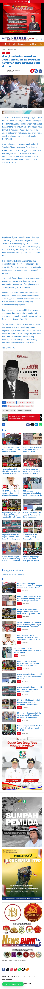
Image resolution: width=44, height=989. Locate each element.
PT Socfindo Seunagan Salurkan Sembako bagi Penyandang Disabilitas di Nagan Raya (11, 559)
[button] (41, 38)
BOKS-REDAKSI (7, 977)
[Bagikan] (40, 71)
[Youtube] (15, 969)
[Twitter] (32, 424)
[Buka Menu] (37, 38)
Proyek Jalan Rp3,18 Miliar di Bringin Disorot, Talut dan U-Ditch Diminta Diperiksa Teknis (11, 471)
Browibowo (9, 70)
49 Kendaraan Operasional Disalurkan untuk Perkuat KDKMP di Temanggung (32, 493)
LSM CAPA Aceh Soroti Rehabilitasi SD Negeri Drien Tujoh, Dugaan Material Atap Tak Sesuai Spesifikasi (11, 493)
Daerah (8, 53)
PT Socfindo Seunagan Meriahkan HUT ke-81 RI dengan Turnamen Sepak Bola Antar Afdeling (11, 449)
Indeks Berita (7, 980)
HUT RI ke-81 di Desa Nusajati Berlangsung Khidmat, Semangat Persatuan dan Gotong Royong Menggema (32, 537)
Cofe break (22, 402)
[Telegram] (36, 424)
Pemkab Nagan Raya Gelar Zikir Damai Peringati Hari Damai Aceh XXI (31, 559)
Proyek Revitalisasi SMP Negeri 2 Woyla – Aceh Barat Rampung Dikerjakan (32, 515)
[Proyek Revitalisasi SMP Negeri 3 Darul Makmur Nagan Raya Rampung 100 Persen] (11, 526)
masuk (11, 574)
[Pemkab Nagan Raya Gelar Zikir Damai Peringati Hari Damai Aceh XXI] (32, 548)
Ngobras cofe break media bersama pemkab (21, 406)
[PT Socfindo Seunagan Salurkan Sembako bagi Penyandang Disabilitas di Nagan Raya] (11, 548)
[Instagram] (11, 969)
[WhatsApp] (40, 424)
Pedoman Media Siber (24, 977)
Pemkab (31, 402)
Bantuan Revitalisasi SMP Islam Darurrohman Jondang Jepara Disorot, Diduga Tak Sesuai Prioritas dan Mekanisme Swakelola (32, 449)
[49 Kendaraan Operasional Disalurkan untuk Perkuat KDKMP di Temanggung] (32, 483)
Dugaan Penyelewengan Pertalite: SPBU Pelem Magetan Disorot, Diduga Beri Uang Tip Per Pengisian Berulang (11, 515)
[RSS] (27, 969)
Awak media (12, 402)
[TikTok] (23, 969)
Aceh (3, 53)
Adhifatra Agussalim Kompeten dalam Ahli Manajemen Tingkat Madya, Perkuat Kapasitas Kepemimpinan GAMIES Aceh (32, 471)
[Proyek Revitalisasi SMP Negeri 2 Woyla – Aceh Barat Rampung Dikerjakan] (32, 505)
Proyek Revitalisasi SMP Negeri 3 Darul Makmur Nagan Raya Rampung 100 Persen (10, 537)
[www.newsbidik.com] (18, 38)
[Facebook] (28, 424)
